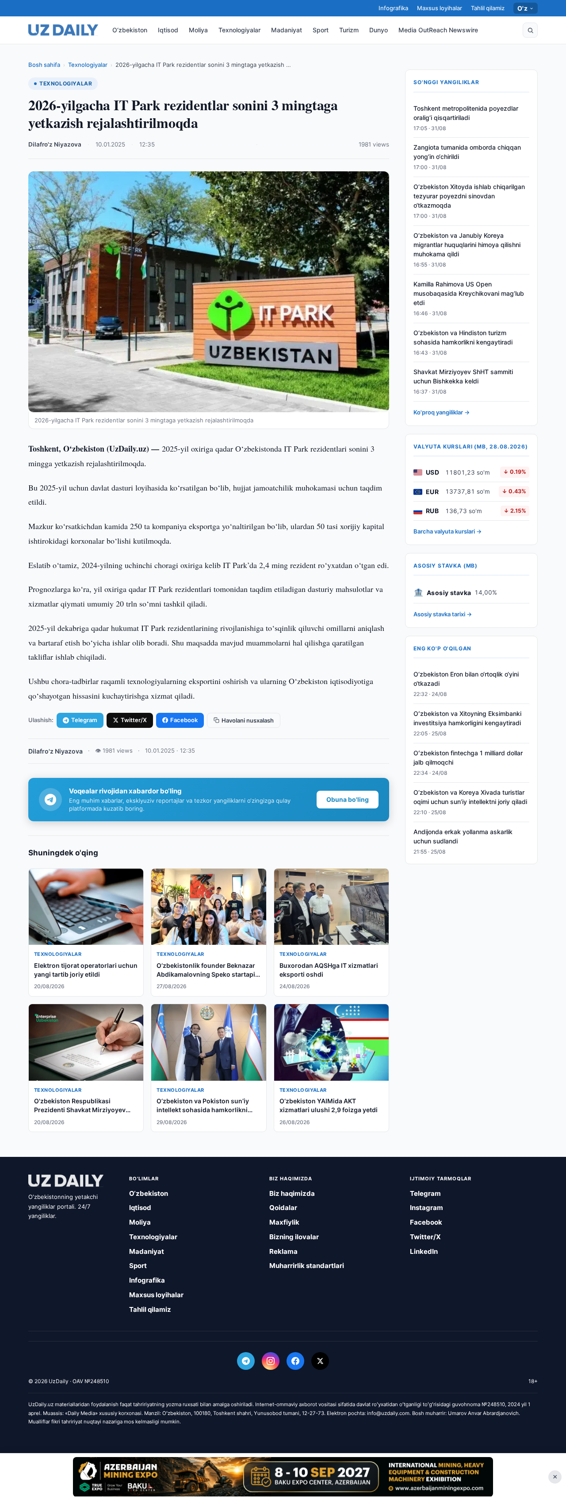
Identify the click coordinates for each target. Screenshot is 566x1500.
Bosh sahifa (44, 64)
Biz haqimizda (292, 1193)
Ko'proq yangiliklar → (441, 412)
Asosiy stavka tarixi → (442, 614)
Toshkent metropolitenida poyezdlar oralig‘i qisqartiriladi (465, 112)
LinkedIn (424, 1251)
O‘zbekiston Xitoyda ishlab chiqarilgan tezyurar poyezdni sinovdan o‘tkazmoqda (469, 196)
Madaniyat (286, 30)
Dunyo (378, 30)
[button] (530, 30)
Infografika (393, 8)
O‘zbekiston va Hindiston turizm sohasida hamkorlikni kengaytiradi (462, 337)
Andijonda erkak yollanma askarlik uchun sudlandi (462, 836)
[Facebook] (295, 1361)
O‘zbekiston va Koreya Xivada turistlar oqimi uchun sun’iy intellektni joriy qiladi (470, 797)
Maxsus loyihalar (439, 8)
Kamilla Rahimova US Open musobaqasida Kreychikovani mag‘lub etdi (468, 293)
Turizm (349, 30)
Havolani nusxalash (248, 720)
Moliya (198, 30)
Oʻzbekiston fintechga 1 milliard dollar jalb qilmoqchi (468, 758)
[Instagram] (270, 1361)
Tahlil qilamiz (488, 8)
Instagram (426, 1207)
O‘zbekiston (129, 30)
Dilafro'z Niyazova (54, 144)
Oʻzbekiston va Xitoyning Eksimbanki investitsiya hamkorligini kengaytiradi (467, 718)
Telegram (84, 719)
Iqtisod (168, 30)
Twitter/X (134, 719)
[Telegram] (246, 1361)
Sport (321, 30)
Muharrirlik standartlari (306, 1265)
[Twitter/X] (320, 1361)
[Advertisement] (283, 1476)
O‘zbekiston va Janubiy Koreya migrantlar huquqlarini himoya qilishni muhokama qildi (466, 245)
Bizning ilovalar (294, 1237)
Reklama (283, 1251)
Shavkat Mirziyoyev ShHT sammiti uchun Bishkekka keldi (463, 376)
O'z (522, 8)
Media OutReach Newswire (438, 30)
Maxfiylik (284, 1222)
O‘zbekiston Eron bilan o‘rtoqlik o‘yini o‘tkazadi (466, 679)
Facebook (184, 719)
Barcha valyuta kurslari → (447, 531)
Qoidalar (283, 1207)
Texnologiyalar (239, 30)
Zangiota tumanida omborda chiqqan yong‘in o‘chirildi (467, 152)
